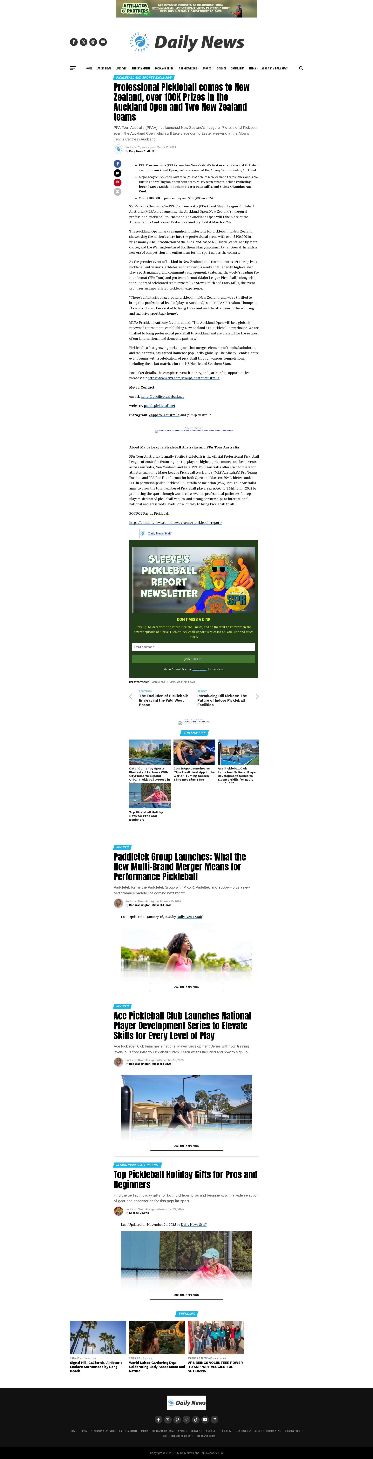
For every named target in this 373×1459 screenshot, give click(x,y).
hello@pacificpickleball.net (162, 396)
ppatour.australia (166, 415)
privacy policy (199, 669)
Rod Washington (139, 905)
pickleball (161, 682)
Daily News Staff (139, 151)
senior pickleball (184, 682)
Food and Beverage (163, 1431)
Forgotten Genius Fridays (177, 1436)
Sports (206, 68)
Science (221, 68)
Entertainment (141, 68)
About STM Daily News (274, 68)
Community (237, 68)
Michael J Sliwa (161, 905)
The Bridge (225, 1431)
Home (89, 68)
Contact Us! (243, 1431)
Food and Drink (164, 68)
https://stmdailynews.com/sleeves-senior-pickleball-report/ (175, 522)
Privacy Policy (294, 1431)
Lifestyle (121, 68)
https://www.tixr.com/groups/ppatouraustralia (184, 378)
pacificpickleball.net (159, 405)
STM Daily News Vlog (103, 1431)
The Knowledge (188, 68)
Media (252, 68)
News (84, 1431)
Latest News (104, 68)
